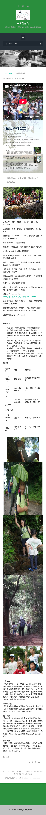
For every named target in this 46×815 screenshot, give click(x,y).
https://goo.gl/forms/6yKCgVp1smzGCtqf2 (19, 297)
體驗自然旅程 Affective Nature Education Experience (22, 778)
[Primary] (23, 37)
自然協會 (23, 24)
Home (5, 73)
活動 (10, 73)
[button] (3, 58)
